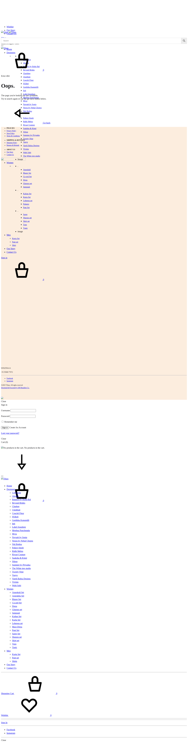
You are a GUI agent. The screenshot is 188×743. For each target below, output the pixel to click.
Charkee (15, 506)
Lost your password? (10, 433)
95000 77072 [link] (8, 372)
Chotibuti (26, 77)
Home (9, 49)
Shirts (14, 661)
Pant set (15, 658)
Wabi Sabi (27, 153)
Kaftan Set (27, 194)
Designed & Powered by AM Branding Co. (15, 388)
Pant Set (26, 208)
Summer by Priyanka (31, 135)
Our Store (10, 152)
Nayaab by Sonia (19, 537)
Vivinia (26, 149)
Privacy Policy (11, 131)
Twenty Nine (28, 139)
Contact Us (10, 155)
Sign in (5, 428)
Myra (25, 101)
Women (10, 589)
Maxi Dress (17, 627)
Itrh (24, 91)
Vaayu (25, 142)
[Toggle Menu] (2, 45)
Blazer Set (27, 173)
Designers (11, 489)
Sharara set (27, 218)
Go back (46, 123)
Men (9, 651)
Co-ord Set (27, 177)
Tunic (14, 647)
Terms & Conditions (13, 136)
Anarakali (27, 170)
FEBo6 (26, 84)
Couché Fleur (28, 80)
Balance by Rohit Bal (21, 499)
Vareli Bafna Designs (31, 146)
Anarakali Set (18, 592)
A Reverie (16, 493)
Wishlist (10, 27)
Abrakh (15, 496)
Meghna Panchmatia (21, 530)
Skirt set (26, 221)
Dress (14, 606)
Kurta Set (27, 197)
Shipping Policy (12, 143)
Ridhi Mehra (17, 551)
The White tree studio (31, 156)
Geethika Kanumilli (30, 87)
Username (5, 410)
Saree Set (16, 634)
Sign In (4, 722)
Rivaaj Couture (29, 125)
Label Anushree (19, 527)
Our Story (11, 30)
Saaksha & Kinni (29, 128)
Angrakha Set (18, 596)
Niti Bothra (17, 544)
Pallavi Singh (18, 548)
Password (5, 416)
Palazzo (26, 204)
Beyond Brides (18, 503)
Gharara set (27, 183)
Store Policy (11, 133)
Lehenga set (27, 201)
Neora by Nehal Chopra (22, 541)
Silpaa (25, 132)
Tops (14, 644)
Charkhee (26, 73)
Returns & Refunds (13, 145)
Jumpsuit (26, 187)
